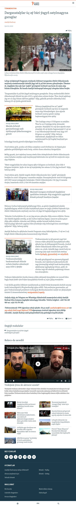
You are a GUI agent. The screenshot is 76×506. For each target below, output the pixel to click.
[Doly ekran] (69, 381)
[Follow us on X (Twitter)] (16, 457)
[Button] (69, 30)
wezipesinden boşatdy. (36, 292)
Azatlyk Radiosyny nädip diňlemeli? (17, 470)
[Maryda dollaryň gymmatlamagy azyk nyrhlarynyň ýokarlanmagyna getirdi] (18, 114)
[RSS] (29, 457)
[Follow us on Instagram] (11, 457)
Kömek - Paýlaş (44, 470)
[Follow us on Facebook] (6, 457)
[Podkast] (18, 503)
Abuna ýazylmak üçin (12, 474)
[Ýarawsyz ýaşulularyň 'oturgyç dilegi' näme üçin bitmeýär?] (44, 404)
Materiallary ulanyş (45, 489)
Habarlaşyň (43, 493)
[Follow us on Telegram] (25, 457)
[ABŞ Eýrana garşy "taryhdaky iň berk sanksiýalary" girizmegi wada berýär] (10, 440)
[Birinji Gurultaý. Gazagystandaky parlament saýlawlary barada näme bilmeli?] (10, 404)
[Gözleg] (58, 503)
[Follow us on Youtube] (20, 457)
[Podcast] (34, 457)
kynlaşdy (43, 254)
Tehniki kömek (10, 477)
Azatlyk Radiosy (10, 22)
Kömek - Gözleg (44, 474)
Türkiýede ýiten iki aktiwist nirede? (20, 348)
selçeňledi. (64, 254)
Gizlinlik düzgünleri (11, 493)
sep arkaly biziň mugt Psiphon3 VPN (18, 310)
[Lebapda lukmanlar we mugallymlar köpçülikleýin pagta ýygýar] (44, 422)
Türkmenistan (11, 9)
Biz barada (8, 489)
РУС (38, 503)
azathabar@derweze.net (59, 308)
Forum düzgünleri (11, 496)
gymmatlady (52, 254)
